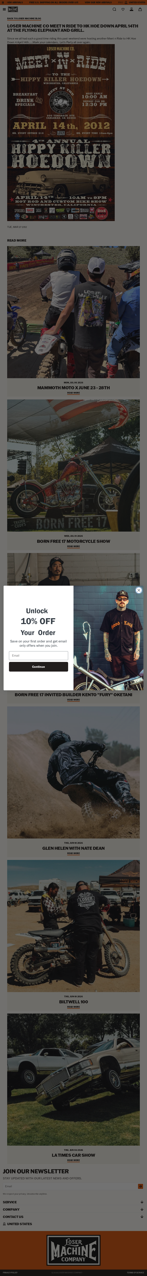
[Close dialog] (139, 590)
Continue (38, 667)
